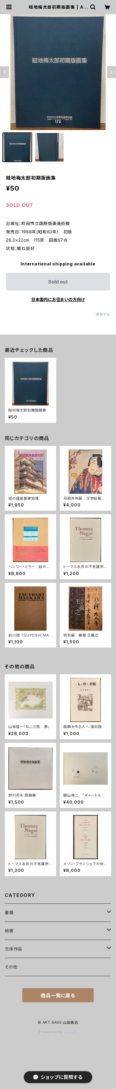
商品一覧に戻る (58, 995)
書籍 (9, 912)
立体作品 (13, 948)
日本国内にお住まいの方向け (58, 299)
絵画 (9, 930)
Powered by (51, 1032)
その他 (11, 966)
